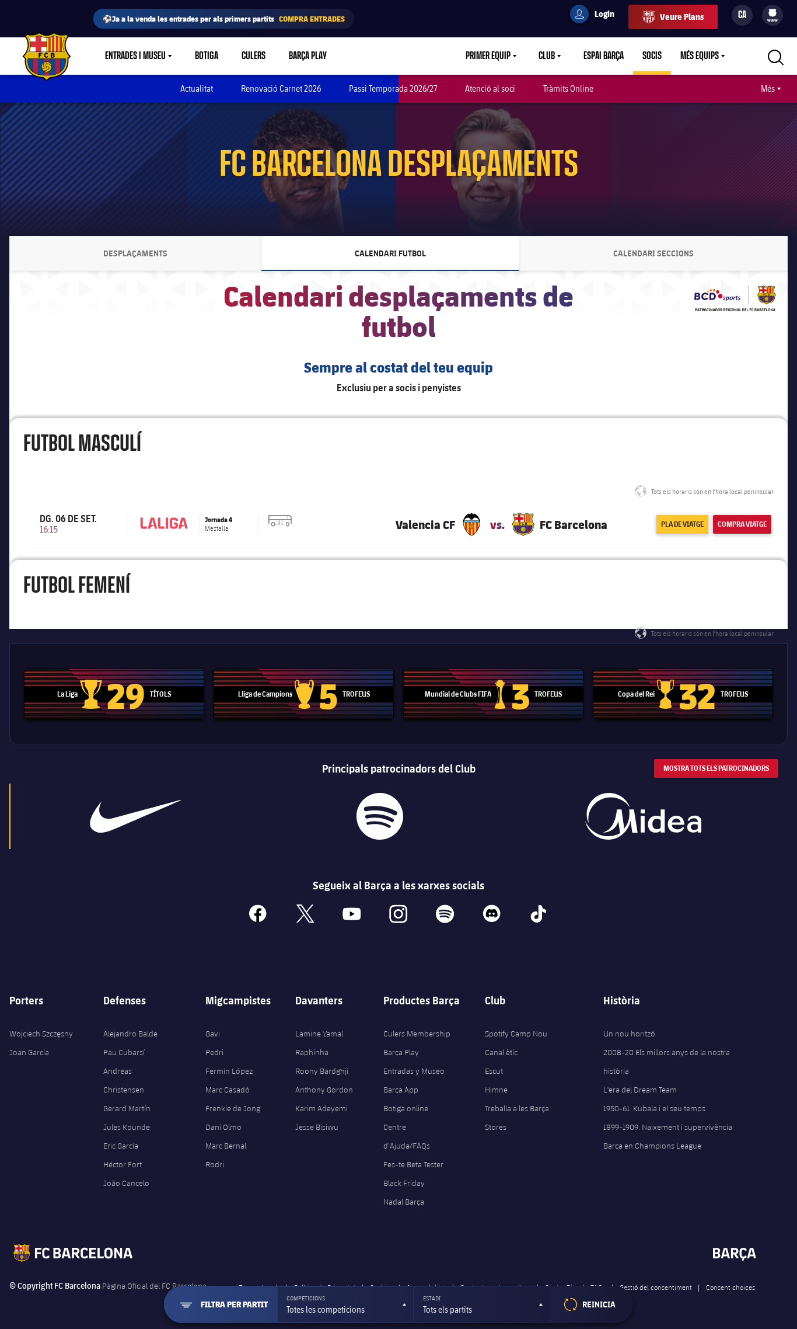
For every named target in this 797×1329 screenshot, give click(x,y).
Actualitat (196, 88)
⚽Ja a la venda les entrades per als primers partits (224, 18)
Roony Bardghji (321, 1071)
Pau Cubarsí (124, 1052)
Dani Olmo (223, 1127)
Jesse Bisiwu (316, 1127)
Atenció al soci (490, 88)
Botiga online (405, 1108)
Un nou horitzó (629, 1033)
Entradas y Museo (414, 1071)
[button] (345, 1304)
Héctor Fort (122, 1164)
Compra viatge (742, 524)
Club (547, 56)
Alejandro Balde (130, 1033)
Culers (253, 56)
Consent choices (730, 1287)
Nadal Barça (403, 1201)
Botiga (206, 56)
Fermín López (229, 1071)
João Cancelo (126, 1183)
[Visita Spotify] (379, 816)
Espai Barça (603, 56)
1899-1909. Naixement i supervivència (667, 1127)
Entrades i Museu (135, 56)
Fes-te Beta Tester (413, 1164)
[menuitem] (772, 13)
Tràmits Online (568, 88)
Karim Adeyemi (321, 1108)
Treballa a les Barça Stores (517, 1118)
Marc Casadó (227, 1089)
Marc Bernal (225, 1145)
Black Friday (404, 1183)
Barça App (400, 1089)
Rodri (214, 1164)
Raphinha (311, 1052)
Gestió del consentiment (656, 1287)
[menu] (772, 15)
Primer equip (488, 56)
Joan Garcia (29, 1052)
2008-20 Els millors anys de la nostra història (666, 1062)
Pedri (214, 1052)
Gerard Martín (127, 1108)
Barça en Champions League (652, 1145)
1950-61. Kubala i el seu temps (654, 1108)
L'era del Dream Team (640, 1089)
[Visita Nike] (135, 816)
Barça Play (308, 56)
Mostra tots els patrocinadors (716, 768)
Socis (652, 56)
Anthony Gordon (324, 1089)
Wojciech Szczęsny (41, 1033)
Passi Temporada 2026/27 (393, 88)
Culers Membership (416, 1033)
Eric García (120, 1145)
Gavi (212, 1033)
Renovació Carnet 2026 (281, 88)
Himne (496, 1089)
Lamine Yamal (319, 1033)
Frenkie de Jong (232, 1108)
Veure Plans (682, 16)
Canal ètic (501, 1052)
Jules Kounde (126, 1127)
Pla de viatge (682, 524)
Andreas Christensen (123, 1080)
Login (596, 15)
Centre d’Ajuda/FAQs (406, 1136)
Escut (494, 1071)
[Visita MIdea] (643, 816)
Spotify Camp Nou (516, 1033)
